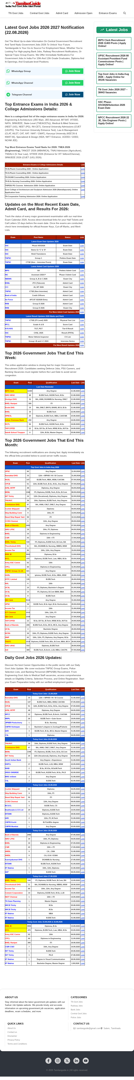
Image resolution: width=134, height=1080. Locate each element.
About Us (12, 1028)
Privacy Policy (14, 1040)
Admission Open (83, 13)
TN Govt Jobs (15, 13)
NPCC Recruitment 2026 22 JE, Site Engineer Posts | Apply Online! (113, 120)
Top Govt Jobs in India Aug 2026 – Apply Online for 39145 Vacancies (113, 77)
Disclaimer (12, 1036)
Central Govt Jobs (39, 13)
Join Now (74, 71)
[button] (124, 13)
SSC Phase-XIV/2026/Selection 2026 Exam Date (111, 105)
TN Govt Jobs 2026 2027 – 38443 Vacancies (112, 91)
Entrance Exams (108, 13)
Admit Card (62, 13)
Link (83, 169)
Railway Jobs (77, 1006)
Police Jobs (76, 1017)
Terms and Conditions (17, 1044)
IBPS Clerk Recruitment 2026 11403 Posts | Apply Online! (112, 43)
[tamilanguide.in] (23, 4)
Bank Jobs (75, 1010)
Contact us (12, 1032)
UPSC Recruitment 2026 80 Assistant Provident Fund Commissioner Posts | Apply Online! (113, 60)
